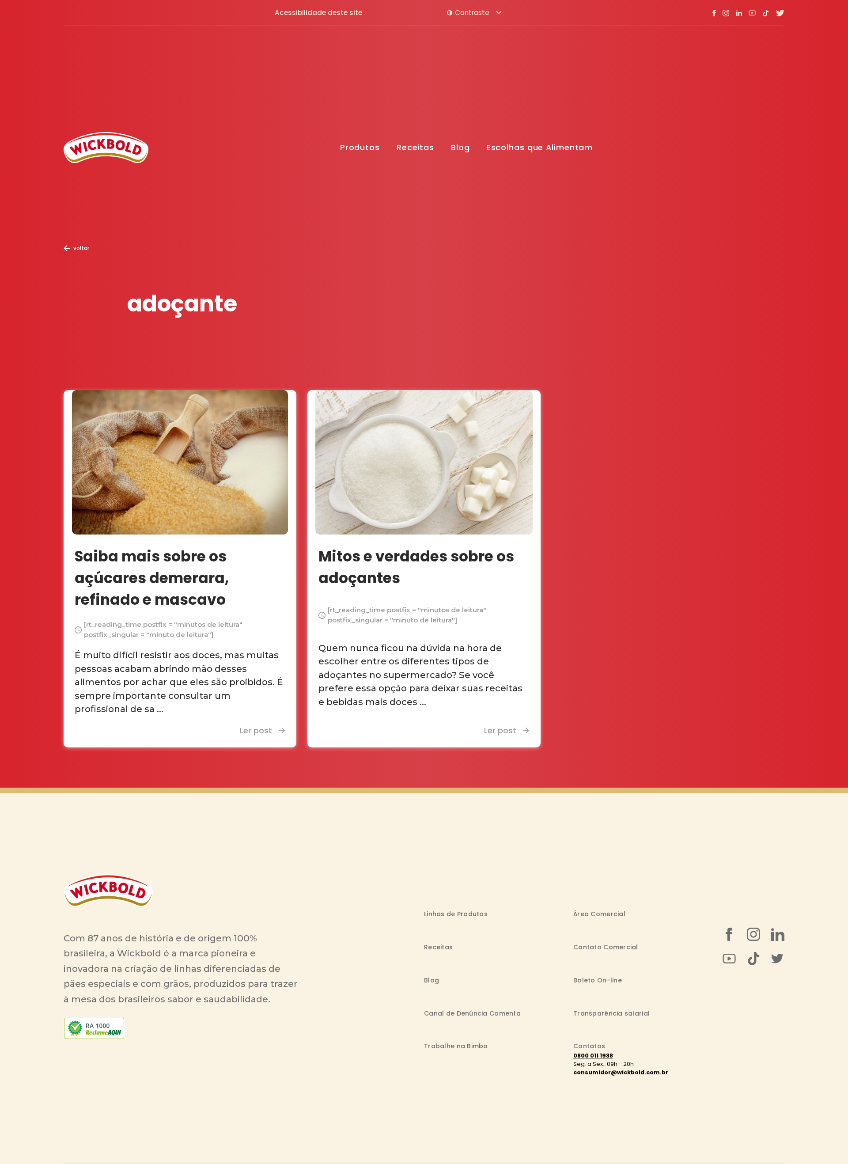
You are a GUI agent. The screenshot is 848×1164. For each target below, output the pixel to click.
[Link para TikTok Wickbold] (765, 13)
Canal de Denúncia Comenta (472, 1013)
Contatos (589, 1046)
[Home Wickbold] (106, 147)
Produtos (360, 147)
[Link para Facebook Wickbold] (714, 12)
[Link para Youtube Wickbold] (752, 12)
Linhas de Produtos (456, 914)
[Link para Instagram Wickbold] (726, 13)
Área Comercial (599, 914)
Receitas (415, 147)
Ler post (256, 730)
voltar (81, 248)
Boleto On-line (597, 980)
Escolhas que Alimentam (540, 147)
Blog (460, 147)
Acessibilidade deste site (318, 12)
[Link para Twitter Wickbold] (780, 13)
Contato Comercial (605, 947)
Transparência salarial (611, 1013)
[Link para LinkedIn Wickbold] (739, 13)
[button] (474, 12)
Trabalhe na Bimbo (456, 1046)
